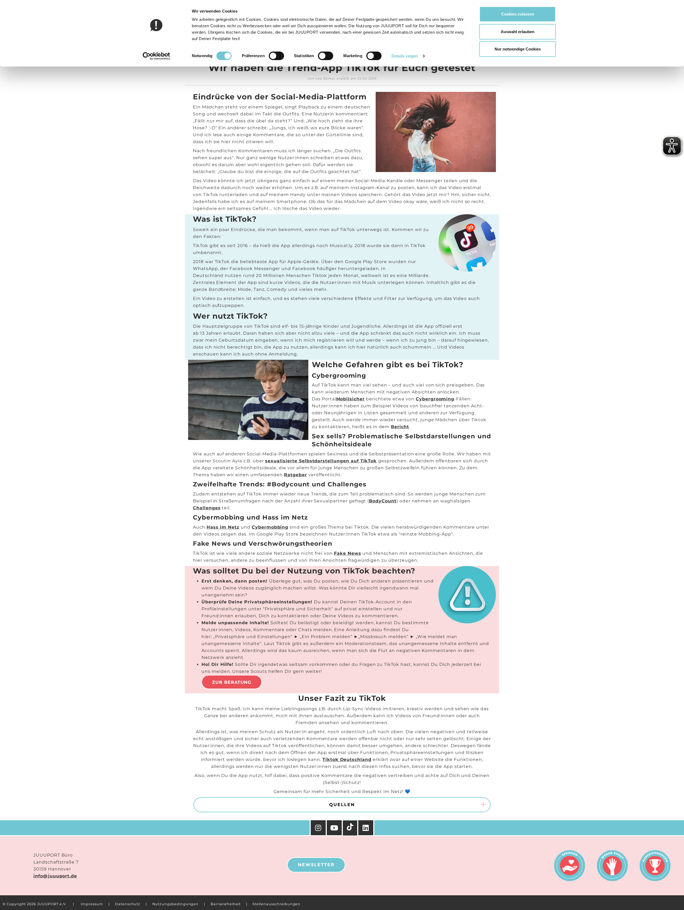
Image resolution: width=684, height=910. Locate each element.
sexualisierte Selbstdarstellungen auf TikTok (321, 460)
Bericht (400, 426)
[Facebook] (366, 827)
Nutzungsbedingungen (175, 904)
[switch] (276, 56)
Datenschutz (127, 904)
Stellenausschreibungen (276, 904)
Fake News (347, 553)
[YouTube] (335, 827)
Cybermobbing (270, 527)
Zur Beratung (231, 682)
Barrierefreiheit (225, 904)
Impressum (92, 904)
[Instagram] (318, 827)
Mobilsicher (350, 398)
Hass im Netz (223, 527)
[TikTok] (350, 828)
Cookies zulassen (517, 14)
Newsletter (316, 864)
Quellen (342, 804)
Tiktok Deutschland (346, 759)
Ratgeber (295, 474)
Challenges (207, 507)
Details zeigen (404, 56)
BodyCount (383, 500)
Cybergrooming (435, 398)
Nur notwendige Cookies (518, 49)
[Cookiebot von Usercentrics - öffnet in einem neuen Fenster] (156, 56)
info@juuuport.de (55, 875)
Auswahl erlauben (517, 31)
